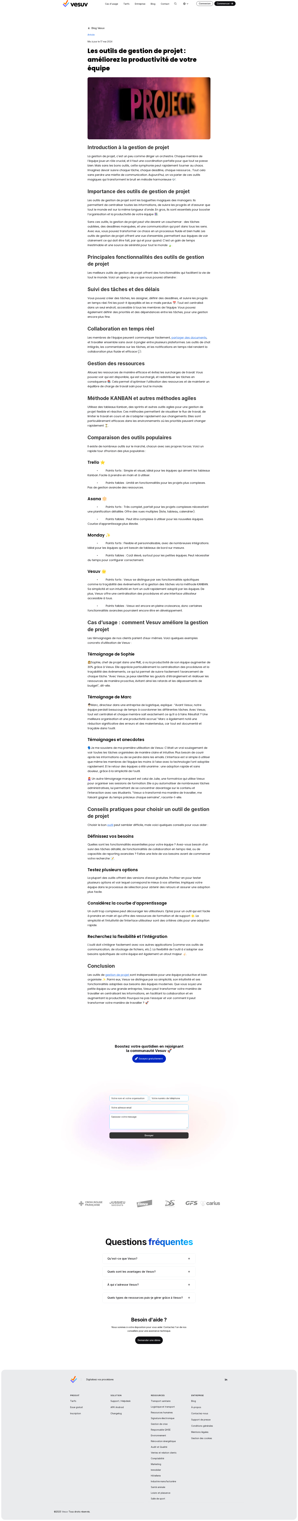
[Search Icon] (175, 3)
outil (110, 825)
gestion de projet (117, 975)
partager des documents (189, 337)
